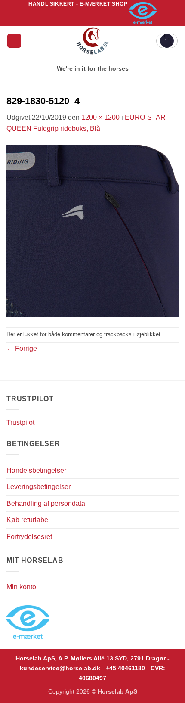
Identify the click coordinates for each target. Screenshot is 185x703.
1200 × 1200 (100, 117)
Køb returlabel (28, 519)
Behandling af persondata (45, 503)
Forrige (21, 348)
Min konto (21, 587)
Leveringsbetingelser (38, 486)
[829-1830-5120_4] (92, 230)
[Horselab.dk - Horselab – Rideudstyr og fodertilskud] (92, 41)
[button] (14, 41)
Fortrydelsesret (29, 536)
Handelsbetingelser (36, 470)
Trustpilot (20, 422)
